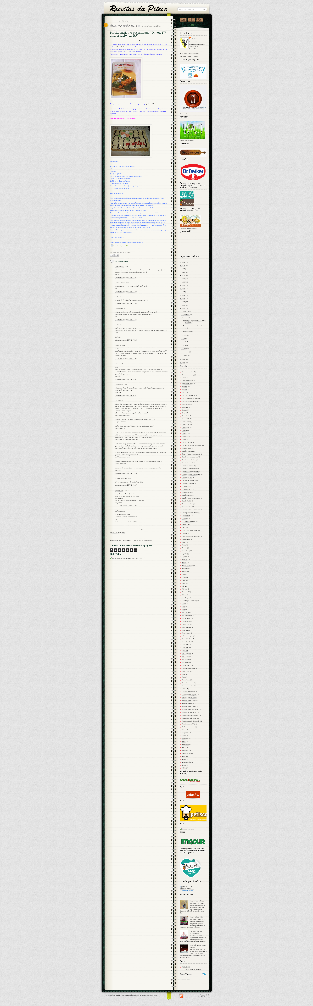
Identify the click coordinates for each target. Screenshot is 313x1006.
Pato (183, 609)
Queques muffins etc (188, 692)
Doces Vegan (186, 516)
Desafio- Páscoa (186, 495)
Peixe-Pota (185, 648)
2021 (183, 272)
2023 (183, 265)
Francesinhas (186, 539)
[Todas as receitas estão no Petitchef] (193, 797)
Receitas (183, 890)
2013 (183, 298)
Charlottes (185, 430)
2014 (183, 295)
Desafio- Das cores (187, 466)
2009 (183, 359)
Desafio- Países (186, 492)
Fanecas (184, 533)
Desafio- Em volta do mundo (190, 480)
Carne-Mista (185, 419)
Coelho (184, 439)
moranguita (119, 490)
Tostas (184, 765)
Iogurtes (184, 554)
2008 (183, 362)
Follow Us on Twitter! (183, 19)
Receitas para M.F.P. (188, 724)
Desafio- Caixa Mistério (189, 460)
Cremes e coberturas (188, 442)
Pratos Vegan (186, 680)
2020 (183, 275)
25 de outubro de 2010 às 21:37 (126, 379)
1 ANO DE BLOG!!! (196, 931)
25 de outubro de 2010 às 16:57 (126, 358)
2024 (183, 262)
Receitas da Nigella (187, 703)
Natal (183, 574)
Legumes (184, 557)
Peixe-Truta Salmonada (188, 668)
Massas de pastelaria (188, 565)
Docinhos (185, 518)
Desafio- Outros (186, 489)
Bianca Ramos (120, 283)
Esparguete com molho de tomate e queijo (193, 327)
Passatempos (186, 598)
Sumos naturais (186, 753)
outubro (186, 318)
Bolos (183, 392)
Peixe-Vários (185, 671)
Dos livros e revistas (188, 521)
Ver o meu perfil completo (190, 56)
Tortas (184, 759)
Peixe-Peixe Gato (187, 639)
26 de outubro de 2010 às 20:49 (126, 485)
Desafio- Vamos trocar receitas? (191, 498)
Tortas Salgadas (186, 762)
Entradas (184, 527)
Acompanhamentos (187, 372)
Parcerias (184, 592)
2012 (183, 302)
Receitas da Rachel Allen (189, 706)
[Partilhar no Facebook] (118, 255)
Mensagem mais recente (119, 540)
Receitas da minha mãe (188, 700)
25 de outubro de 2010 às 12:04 (126, 319)
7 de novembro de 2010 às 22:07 (126, 522)
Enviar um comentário (117, 532)
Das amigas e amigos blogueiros (191, 445)
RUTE (117, 325)
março (185, 348)
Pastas (184, 604)
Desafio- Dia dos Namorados (190, 471)
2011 (183, 305)
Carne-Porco (185, 425)
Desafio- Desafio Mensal (189, 469)
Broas (183, 413)
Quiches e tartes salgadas (189, 694)
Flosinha (118, 364)
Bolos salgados (186, 404)
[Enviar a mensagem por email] (111, 255)
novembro (187, 314)
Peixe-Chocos (186, 621)
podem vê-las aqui (152, 104)
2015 (183, 292)
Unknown (118, 308)
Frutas (184, 545)
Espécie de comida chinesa (189, 530)
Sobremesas (185, 744)
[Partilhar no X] (115, 255)
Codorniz (184, 436)
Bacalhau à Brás (188, 331)
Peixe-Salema (186, 656)
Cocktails (184, 433)
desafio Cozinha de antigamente (191, 454)
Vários (184, 768)
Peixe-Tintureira (186, 665)
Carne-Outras (186, 422)
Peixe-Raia (185, 650)
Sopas (184, 747)
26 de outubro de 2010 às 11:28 (126, 473)
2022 (183, 269)
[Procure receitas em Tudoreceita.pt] (187, 829)
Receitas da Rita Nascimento (190, 709)
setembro (186, 335)
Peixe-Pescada (186, 642)
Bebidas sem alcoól (187, 383)
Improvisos (144, 26)
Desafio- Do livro (187, 477)
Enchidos (184, 524)
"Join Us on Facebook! (191, 19)
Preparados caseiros (188, 686)
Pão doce (184, 589)
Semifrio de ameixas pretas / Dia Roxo (198, 946)
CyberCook (189, 890)
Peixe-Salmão (186, 659)
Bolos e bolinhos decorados (190, 398)
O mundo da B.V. (122, 47)
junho (185, 338)
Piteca (194, 38)
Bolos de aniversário (188, 395)
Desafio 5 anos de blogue (197, 901)
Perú (183, 674)
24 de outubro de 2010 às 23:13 (126, 291)
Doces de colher (186, 507)
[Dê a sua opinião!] (113, 255)
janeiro (186, 355)
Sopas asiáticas (186, 750)
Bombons (185, 407)
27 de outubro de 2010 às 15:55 (126, 506)
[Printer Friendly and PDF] (119, 246)
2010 (183, 308)
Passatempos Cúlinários (155, 26)
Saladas (184, 730)
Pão (183, 586)
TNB (155, 995)
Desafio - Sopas (186, 448)
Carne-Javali (185, 416)
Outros (184, 577)
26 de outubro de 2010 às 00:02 (126, 395)
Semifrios (185, 738)
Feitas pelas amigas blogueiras (191, 536)
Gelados (184, 548)
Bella (117, 297)
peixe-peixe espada (187, 636)
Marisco (184, 560)
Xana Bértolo (119, 266)
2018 (183, 282)
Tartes (183, 756)
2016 (183, 288)
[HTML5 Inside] (181, 995)
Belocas (118, 511)
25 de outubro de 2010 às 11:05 (126, 303)
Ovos (183, 580)
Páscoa (184, 595)
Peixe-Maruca (186, 633)
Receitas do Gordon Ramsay (190, 715)
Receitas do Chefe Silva (189, 712)
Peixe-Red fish (186, 653)
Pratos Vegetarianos (188, 683)
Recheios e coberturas (188, 727)
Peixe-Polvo (185, 645)
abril (185, 345)
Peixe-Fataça (185, 624)
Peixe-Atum (185, 612)
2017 (183, 285)
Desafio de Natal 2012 (196, 917)
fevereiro (186, 352)
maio (185, 342)
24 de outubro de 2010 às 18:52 (126, 277)
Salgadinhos (185, 733)
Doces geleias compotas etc (190, 513)
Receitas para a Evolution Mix (190, 721)
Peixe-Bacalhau (186, 615)
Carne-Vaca (185, 427)
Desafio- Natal (186, 486)
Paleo (183, 583)
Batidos (184, 378)
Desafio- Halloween (188, 483)
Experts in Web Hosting (202, 997)
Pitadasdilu (119, 384)
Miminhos (185, 568)
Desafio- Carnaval (187, 463)
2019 (183, 279)
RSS (200, 19)
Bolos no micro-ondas (188, 401)
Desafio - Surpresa (187, 451)
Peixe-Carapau (186, 618)
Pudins (184, 689)
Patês (183, 606)
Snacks (184, 741)
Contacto (192, 25)
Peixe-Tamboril (186, 662)
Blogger (198, 969)
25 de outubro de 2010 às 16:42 (126, 340)
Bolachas (184, 386)
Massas (184, 562)
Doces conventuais (187, 504)
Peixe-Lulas (185, 630)
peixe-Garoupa (186, 627)
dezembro (187, 311)
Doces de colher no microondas (191, 510)
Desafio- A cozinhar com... (190, 457)
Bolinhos (184, 389)
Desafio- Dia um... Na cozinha (191, 474)
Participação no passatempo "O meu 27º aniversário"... (194, 321)
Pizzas (184, 677)
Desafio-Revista (186, 501)
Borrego (184, 410)
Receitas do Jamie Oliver (189, 718)
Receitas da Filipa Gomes (189, 697)
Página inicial (133, 540)
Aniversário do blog (188, 375)
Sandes (184, 736)
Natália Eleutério (121, 478)
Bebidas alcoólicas (187, 381)
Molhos (184, 571)
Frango (184, 542)
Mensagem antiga (145, 540)
